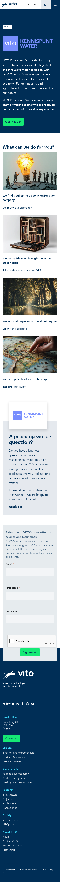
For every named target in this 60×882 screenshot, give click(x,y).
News (6, 836)
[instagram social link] (27, 703)
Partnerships (9, 849)
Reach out (15, 507)
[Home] (8, 4)
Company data (9, 869)
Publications (9, 803)
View (6, 329)
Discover (8, 208)
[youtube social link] (32, 703)
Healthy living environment (18, 782)
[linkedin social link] (17, 703)
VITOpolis (8, 824)
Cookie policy (8, 873)
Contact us (11, 738)
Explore (8, 387)
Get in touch (13, 122)
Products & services (14, 757)
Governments (10, 769)
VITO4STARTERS (12, 761)
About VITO (10, 832)
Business (7, 748)
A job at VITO (10, 841)
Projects (7, 799)
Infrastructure (10, 794)
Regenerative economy (16, 773)
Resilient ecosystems (14, 778)
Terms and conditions (28, 869)
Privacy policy (47, 869)
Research (8, 790)
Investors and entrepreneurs (18, 752)
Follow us (8, 704)
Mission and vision (13, 845)
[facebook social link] (22, 703)
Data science (10, 808)
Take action (10, 271)
